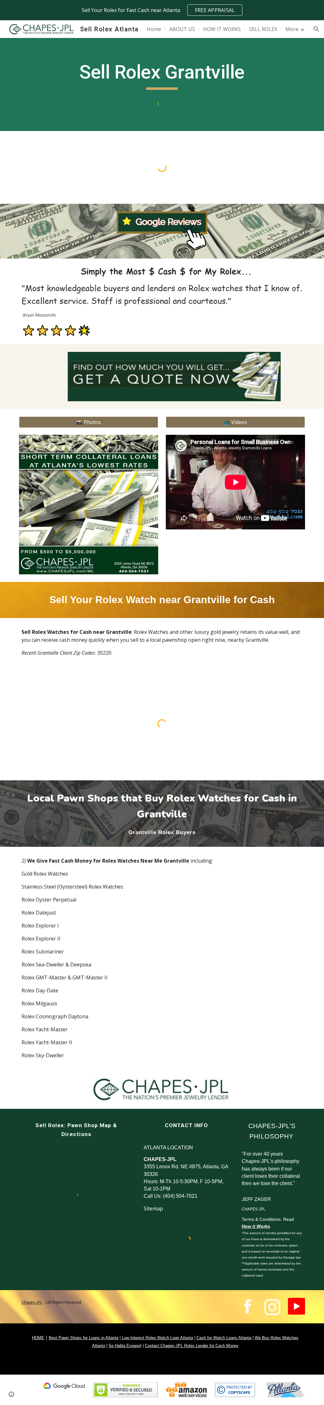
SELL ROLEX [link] (263, 29)
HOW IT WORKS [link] (222, 29)
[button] (316, 29)
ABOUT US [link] (182, 29)
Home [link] (154, 29)
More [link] (291, 29)
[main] (162, 75)
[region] (162, 10)
